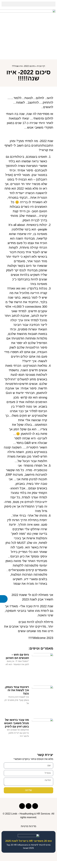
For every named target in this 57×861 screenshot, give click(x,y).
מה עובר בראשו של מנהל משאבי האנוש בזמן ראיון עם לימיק (16, 723)
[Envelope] (22, 806)
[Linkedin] (28, 806)
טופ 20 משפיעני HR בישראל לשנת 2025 (28, 841)
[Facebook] (35, 806)
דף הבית (41, 66)
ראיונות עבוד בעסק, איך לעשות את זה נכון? (17, 690)
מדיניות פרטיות (28, 826)
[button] (28, 4)
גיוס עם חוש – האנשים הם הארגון (17, 656)
